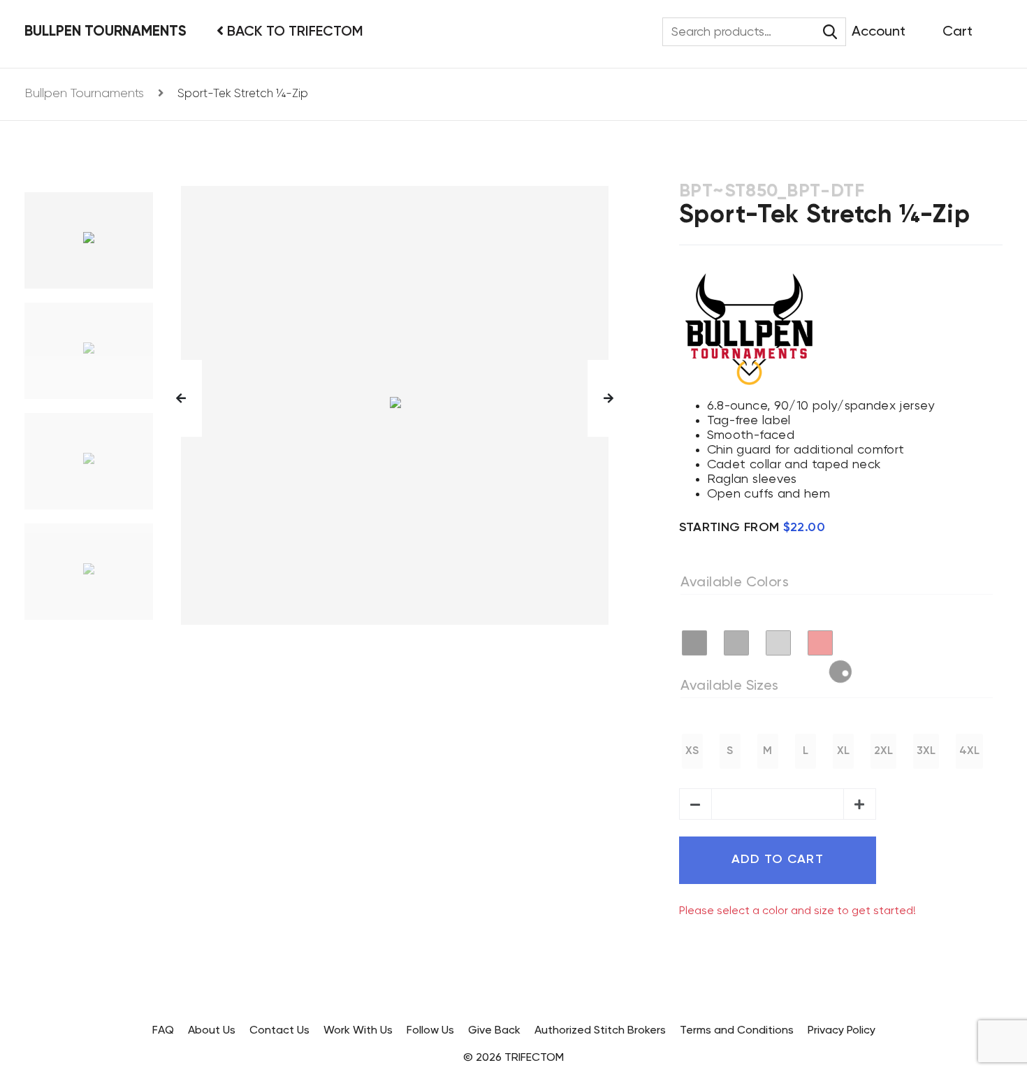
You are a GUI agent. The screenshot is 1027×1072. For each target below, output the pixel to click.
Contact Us (279, 1030)
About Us (211, 1030)
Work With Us (358, 1030)
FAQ (163, 1030)
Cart (957, 32)
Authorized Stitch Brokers (600, 1030)
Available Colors (734, 583)
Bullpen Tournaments (105, 31)
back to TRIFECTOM (293, 32)
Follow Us (430, 1030)
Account (878, 32)
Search (830, 31)
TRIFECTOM (534, 1058)
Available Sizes (729, 686)
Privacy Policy (841, 1030)
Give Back (494, 1030)
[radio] (694, 642)
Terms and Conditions (737, 1030)
